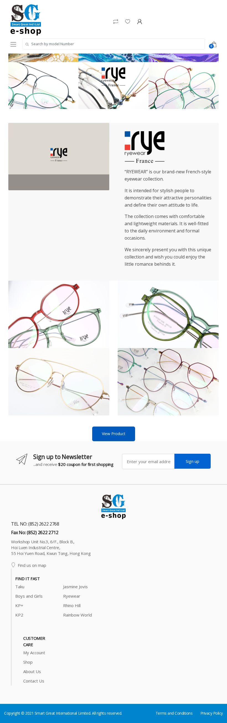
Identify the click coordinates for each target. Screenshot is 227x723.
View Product (113, 433)
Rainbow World (77, 615)
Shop (28, 662)
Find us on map (32, 565)
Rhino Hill (72, 605)
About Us (32, 671)
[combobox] (113, 43)
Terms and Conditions (174, 713)
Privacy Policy (211, 713)
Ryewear (71, 596)
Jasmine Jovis (75, 586)
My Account (34, 652)
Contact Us (33, 681)
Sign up (192, 461)
